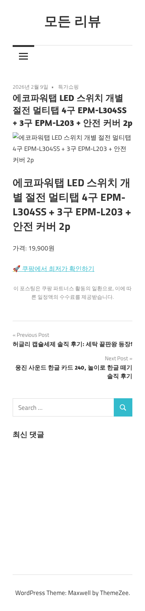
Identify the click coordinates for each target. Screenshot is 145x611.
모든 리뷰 (72, 20)
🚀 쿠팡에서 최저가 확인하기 (53, 268)
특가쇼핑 (68, 87)
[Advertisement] (68, 505)
